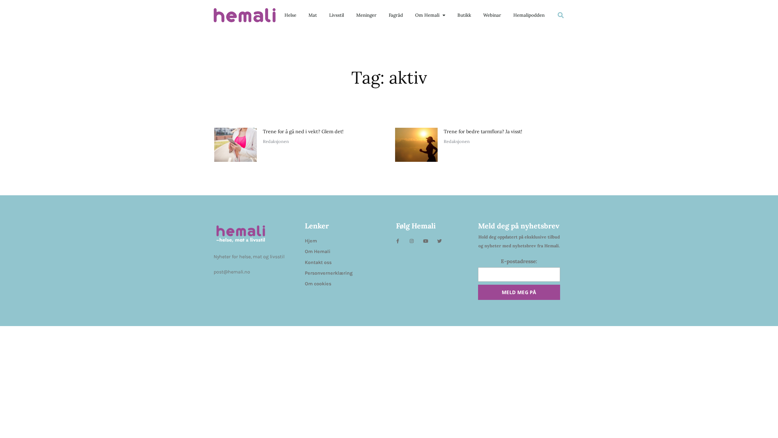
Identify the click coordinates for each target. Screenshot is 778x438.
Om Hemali (427, 15)
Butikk (464, 15)
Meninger (366, 15)
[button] (561, 15)
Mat (312, 15)
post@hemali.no (232, 272)
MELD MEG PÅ (519, 292)
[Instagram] (411, 241)
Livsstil (336, 15)
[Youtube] (425, 241)
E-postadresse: (519, 261)
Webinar (492, 15)
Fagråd (396, 15)
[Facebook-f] (397, 241)
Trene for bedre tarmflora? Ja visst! (483, 131)
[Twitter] (439, 241)
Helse (290, 15)
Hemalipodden (529, 15)
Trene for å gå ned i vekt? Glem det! (303, 131)
